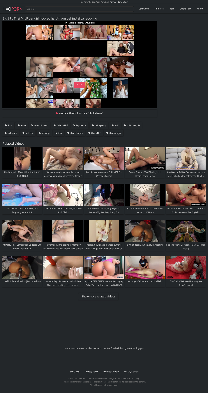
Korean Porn (123, 2)
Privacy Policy (92, 372)
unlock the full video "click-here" (81, 113)
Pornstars (159, 9)
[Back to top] (199, 383)
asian (23, 125)
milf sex (29, 133)
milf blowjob (133, 125)
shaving (45, 133)
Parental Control (111, 372)
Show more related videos (98, 296)
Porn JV (113, 2)
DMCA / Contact (131, 372)
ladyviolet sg (119, 348)
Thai (9, 125)
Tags (172, 9)
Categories (144, 9)
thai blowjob (76, 133)
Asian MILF (62, 125)
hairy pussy (100, 125)
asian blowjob (41, 125)
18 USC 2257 (74, 372)
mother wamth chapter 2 (98, 348)
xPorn (200, 9)
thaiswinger (115, 133)
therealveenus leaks (73, 348)
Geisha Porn (185, 9)
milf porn (12, 133)
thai (59, 133)
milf (116, 125)
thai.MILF (96, 133)
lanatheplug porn (136, 348)
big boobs (81, 125)
